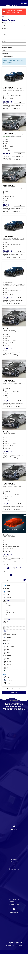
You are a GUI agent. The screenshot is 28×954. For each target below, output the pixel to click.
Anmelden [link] (14, 692)
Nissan (8, 652)
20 (10, 567)
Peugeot (9, 661)
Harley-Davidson (11, 634)
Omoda (9, 655)
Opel (8, 658)
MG (8, 649)
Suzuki (8, 674)
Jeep (8, 640)
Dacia (8, 621)
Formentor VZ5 (9, 608)
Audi (8, 588)
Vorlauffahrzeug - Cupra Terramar (14, 188)
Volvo (8, 683)
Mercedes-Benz (11, 646)
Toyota (9, 677)
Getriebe (4, 35)
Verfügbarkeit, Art (7, 22)
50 (13, 567)
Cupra (8, 600)
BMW (8, 591)
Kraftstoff (4, 29)
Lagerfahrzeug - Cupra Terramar (14, 137)
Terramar (8, 619)
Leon (7, 610)
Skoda (8, 670)
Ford (8, 631)
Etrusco (9, 624)
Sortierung (5, 53)
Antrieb (4, 41)
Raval (7, 614)
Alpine (8, 585)
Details (19, 102)
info (3, 16)
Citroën (9, 597)
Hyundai (9, 637)
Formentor (8, 605)
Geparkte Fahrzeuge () (15, 688)
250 (20, 567)
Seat (8, 667)
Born (7, 603)
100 (16, 567)
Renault (9, 664)
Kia (8, 643)
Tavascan (8, 617)
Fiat (8, 627)
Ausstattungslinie (7, 47)
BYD (8, 594)
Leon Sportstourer (10, 612)
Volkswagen (10, 680)
